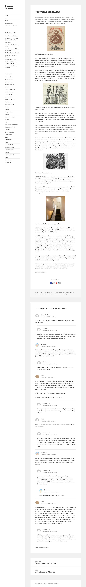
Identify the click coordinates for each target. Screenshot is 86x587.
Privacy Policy (38, 583)
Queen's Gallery (9, 144)
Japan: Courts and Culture (11, 35)
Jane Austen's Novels (10, 127)
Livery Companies (9, 132)
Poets (6, 142)
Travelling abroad (9, 154)
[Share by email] (60, 283)
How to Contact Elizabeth (11, 25)
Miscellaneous (8, 134)
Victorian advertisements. (55, 294)
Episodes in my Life (9, 99)
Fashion (7, 107)
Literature (7, 129)
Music (6, 137)
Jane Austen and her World (11, 124)
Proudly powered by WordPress (51, 583)
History (7, 114)
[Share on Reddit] (54, 283)
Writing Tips (8, 162)
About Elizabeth (9, 23)
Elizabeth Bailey (46, 315)
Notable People (8, 139)
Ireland (7, 119)
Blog (6, 18)
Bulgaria (7, 87)
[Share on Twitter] (53, 283)
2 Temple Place (8, 77)
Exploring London (9, 104)
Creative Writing (9, 97)
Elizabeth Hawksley (9, 7)
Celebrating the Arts (10, 89)
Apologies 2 (8, 42)
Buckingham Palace (9, 84)
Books (6, 20)
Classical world (8, 94)
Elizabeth (50, 292)
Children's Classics (9, 92)
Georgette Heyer (9, 112)
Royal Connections (9, 147)
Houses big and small (10, 117)
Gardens (7, 109)
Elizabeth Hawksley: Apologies (12, 53)
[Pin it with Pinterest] (56, 283)
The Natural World (9, 149)
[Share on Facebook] (51, 283)
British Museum (9, 82)
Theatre (7, 152)
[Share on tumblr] (58, 283)
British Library (8, 79)
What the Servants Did (10, 59)
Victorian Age (8, 159)
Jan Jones (43, 344)
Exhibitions (7, 102)
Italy (6, 122)
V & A (6, 157)
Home (6, 15)
